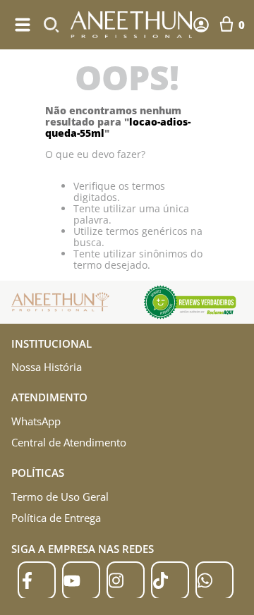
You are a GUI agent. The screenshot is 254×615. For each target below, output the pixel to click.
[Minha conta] (201, 24)
